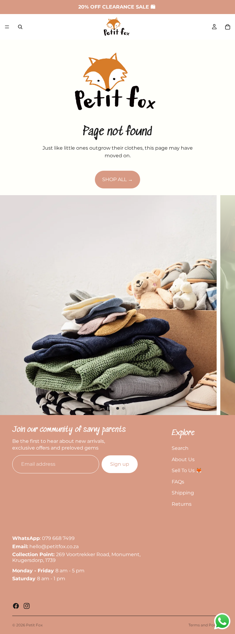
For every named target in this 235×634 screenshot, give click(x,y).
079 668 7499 (58, 538)
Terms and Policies (205, 625)
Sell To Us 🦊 (187, 470)
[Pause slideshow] (108, 408)
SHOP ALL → (117, 179)
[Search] (20, 27)
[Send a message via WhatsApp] (222, 621)
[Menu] (7, 27)
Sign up (119, 464)
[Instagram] (26, 606)
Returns (182, 504)
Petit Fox (34, 625)
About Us (183, 459)
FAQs (178, 482)
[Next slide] (225, 305)
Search (180, 448)
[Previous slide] (9, 305)
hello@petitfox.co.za (54, 546)
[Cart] (227, 27)
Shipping (183, 493)
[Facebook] (16, 606)
